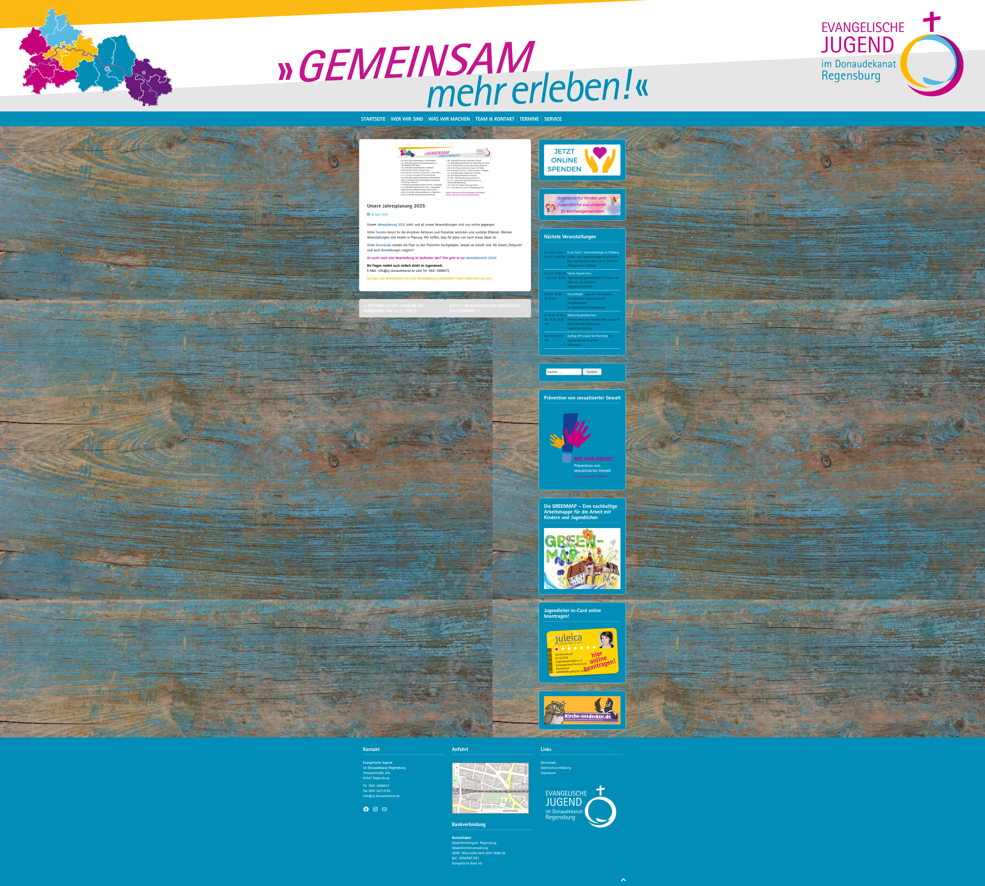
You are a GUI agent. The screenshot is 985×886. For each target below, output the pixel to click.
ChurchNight (575, 294)
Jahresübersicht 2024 (480, 258)
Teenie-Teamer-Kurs (579, 273)
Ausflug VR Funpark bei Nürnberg (587, 336)
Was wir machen (449, 119)
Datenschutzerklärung (556, 768)
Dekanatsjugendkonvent (581, 315)
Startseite (373, 119)
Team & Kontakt (494, 119)
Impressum (548, 773)
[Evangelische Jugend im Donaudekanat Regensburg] (492, 55)
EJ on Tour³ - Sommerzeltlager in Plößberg (593, 252)
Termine (529, 119)
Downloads (383, 245)
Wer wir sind (407, 119)
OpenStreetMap (492, 810)
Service (553, 119)
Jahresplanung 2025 (391, 224)
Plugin (522, 810)
